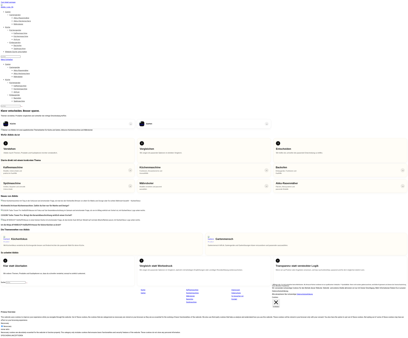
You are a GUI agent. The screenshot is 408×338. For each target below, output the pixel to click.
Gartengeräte (14, 67)
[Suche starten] (21, 106)
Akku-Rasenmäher (21, 70)
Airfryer (17, 92)
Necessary (7, 326)
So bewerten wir (237, 296)
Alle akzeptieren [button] (278, 294)
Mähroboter (18, 77)
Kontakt (234, 299)
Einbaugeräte (14, 95)
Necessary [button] (5, 323)
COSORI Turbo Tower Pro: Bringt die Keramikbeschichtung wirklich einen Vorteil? (36, 215)
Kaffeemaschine (20, 86)
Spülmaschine (19, 101)
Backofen (17, 98)
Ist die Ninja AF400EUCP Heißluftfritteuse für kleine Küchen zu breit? (31, 225)
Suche (3, 282)
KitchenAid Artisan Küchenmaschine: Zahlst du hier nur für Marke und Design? (35, 205)
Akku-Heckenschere (22, 74)
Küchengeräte (14, 83)
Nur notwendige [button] (290, 294)
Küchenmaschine (20, 89)
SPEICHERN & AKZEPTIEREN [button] (12, 335)
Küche (7, 80)
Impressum (235, 290)
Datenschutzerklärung (305, 294)
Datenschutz (236, 293)
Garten (8, 64)
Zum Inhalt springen (8, 2)
